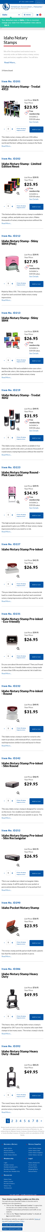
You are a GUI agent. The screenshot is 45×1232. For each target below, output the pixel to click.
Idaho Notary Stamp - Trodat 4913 (21, 88)
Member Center (9, 1165)
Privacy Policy (32, 1167)
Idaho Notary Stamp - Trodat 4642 (21, 396)
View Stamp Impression (21, 129)
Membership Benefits (11, 1167)
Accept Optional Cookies (12, 1225)
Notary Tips (7, 1185)
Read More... (10, 62)
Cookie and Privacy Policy (16, 1221)
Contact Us (39, 2)
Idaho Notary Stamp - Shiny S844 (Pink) (20, 242)
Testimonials (8, 1188)
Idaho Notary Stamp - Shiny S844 (20, 319)
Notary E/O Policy (9, 1152)
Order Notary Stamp (34, 1148)
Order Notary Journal (35, 1154)
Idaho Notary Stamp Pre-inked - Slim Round (22, 764)
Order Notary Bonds (10, 1154)
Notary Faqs (8, 1179)
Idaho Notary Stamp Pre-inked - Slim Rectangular (22, 837)
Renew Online (8, 1150)
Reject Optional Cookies (12, 1229)
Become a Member (10, 1169)
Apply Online (8, 1148)
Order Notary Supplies (35, 1152)
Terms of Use (32, 1165)
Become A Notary (9, 1183)
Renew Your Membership (12, 1171)
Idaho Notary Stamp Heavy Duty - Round (20, 1053)
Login (5, 1162)
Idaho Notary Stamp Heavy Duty (20, 975)
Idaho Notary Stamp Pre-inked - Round (22, 692)
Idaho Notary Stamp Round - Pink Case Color (21, 474)
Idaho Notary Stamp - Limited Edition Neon (21, 165)
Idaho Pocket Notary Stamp (20, 907)
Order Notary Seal (34, 1150)
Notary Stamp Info (34, 1162)
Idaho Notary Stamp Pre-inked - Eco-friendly (22, 620)
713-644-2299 (27, 1)
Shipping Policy (33, 1169)
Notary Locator (8, 1181)
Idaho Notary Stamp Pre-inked (22, 549)
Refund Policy (32, 1171)
